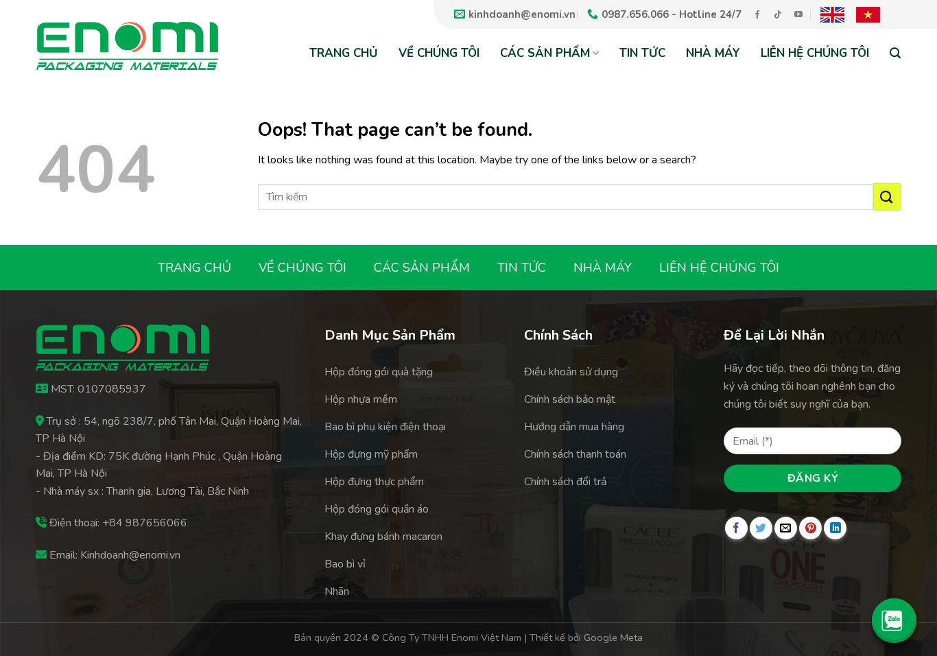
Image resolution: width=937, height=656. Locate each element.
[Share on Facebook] (736, 528)
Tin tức (642, 53)
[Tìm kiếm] (895, 52)
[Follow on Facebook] (757, 15)
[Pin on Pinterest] (810, 528)
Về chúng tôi (439, 53)
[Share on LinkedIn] (835, 528)
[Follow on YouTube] (798, 15)
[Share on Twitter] (761, 528)
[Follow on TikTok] (778, 15)
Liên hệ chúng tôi (815, 53)
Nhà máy (713, 53)
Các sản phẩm (545, 53)
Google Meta (613, 637)
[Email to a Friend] (785, 528)
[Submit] (887, 196)
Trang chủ (343, 53)
